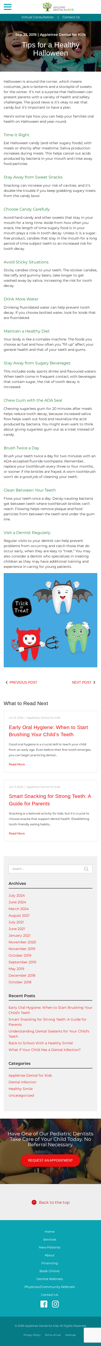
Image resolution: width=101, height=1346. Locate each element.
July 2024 (17, 895)
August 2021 (19, 915)
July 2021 (16, 922)
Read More (17, 764)
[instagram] (55, 1304)
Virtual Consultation (38, 17)
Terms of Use (53, 1335)
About (49, 1255)
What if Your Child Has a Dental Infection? (45, 1050)
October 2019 (20, 955)
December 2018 (22, 975)
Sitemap (70, 1335)
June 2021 (17, 929)
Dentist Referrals (50, 1279)
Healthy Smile (21, 1089)
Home (50, 1231)
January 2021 (19, 935)
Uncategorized (21, 1095)
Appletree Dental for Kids (63, 34)
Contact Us (71, 17)
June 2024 (17, 902)
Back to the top (54, 1202)
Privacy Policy (32, 1335)
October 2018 (20, 982)
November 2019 (22, 949)
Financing (49, 1263)
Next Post (81, 682)
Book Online (49, 1271)
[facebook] (43, 1304)
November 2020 (22, 942)
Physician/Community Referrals (50, 1287)
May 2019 (16, 969)
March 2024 (19, 909)
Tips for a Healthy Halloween (50, 49)
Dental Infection (22, 1082)
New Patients (49, 1247)
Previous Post (23, 682)
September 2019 (22, 962)
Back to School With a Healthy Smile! (41, 1043)
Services (49, 1239)
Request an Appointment (50, 1160)
